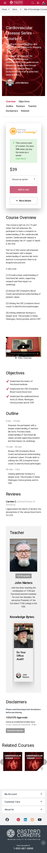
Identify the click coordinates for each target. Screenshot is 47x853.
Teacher (32, 106)
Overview (11, 101)
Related (25, 110)
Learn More (13, 761)
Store (14, 9)
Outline (9, 106)
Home (4, 9)
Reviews (20, 106)
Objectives (24, 101)
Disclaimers (12, 110)
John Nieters (21, 82)
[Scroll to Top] (43, 842)
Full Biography (23, 576)
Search (32, 2)
